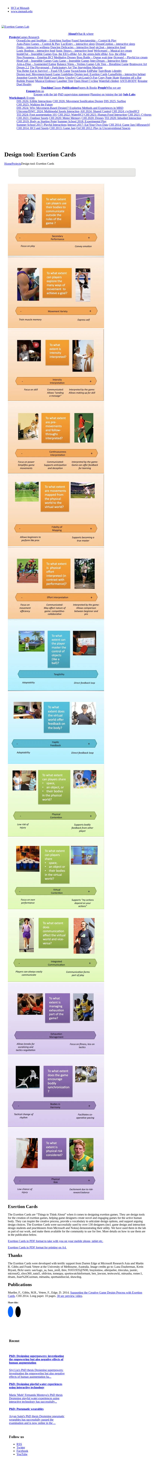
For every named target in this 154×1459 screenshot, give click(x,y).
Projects (16, 163)
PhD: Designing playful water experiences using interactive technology (35, 1385)
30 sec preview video (69, 1295)
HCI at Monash (20, 8)
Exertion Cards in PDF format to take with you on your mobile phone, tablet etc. (55, 1241)
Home (8, 163)
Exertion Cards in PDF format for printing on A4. (37, 1247)
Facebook (22, 1450)
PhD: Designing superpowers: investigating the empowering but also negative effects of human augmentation (36, 1359)
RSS (19, 1444)
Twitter (21, 1447)
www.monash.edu (21, 11)
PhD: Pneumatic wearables (26, 1409)
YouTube (22, 1454)
